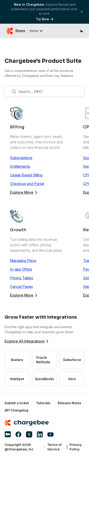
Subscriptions (21, 158)
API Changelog (16, 410)
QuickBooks (44, 379)
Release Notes (69, 403)
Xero (72, 379)
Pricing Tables (21, 278)
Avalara (17, 360)
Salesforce (72, 360)
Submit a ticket (17, 403)
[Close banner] (81, 11)
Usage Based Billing (26, 175)
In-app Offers (21, 269)
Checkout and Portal (27, 184)
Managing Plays (23, 261)
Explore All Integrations (24, 341)
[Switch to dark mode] (81, 31)
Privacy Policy (76, 447)
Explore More (21, 192)
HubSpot (17, 379)
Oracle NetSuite (43, 360)
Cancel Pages (21, 286)
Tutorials (43, 403)
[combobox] (44, 91)
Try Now (42, 19)
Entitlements (20, 166)
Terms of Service (54, 447)
